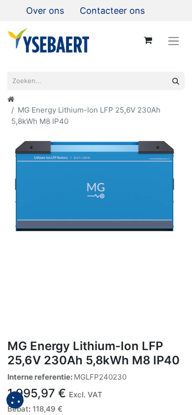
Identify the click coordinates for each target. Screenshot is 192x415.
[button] (15, 400)
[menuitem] (45, 10)
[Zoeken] (176, 81)
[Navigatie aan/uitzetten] (173, 40)
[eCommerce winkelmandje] (148, 40)
